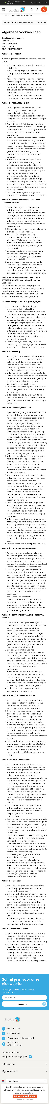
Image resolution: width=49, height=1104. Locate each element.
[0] (44, 8)
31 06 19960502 (13, 1033)
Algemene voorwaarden (21, 15)
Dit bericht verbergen (24, 1096)
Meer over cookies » (25, 1099)
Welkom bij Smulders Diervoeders (18, 22)
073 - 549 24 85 (40, 2)
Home (4, 15)
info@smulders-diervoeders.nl (20, 1038)
